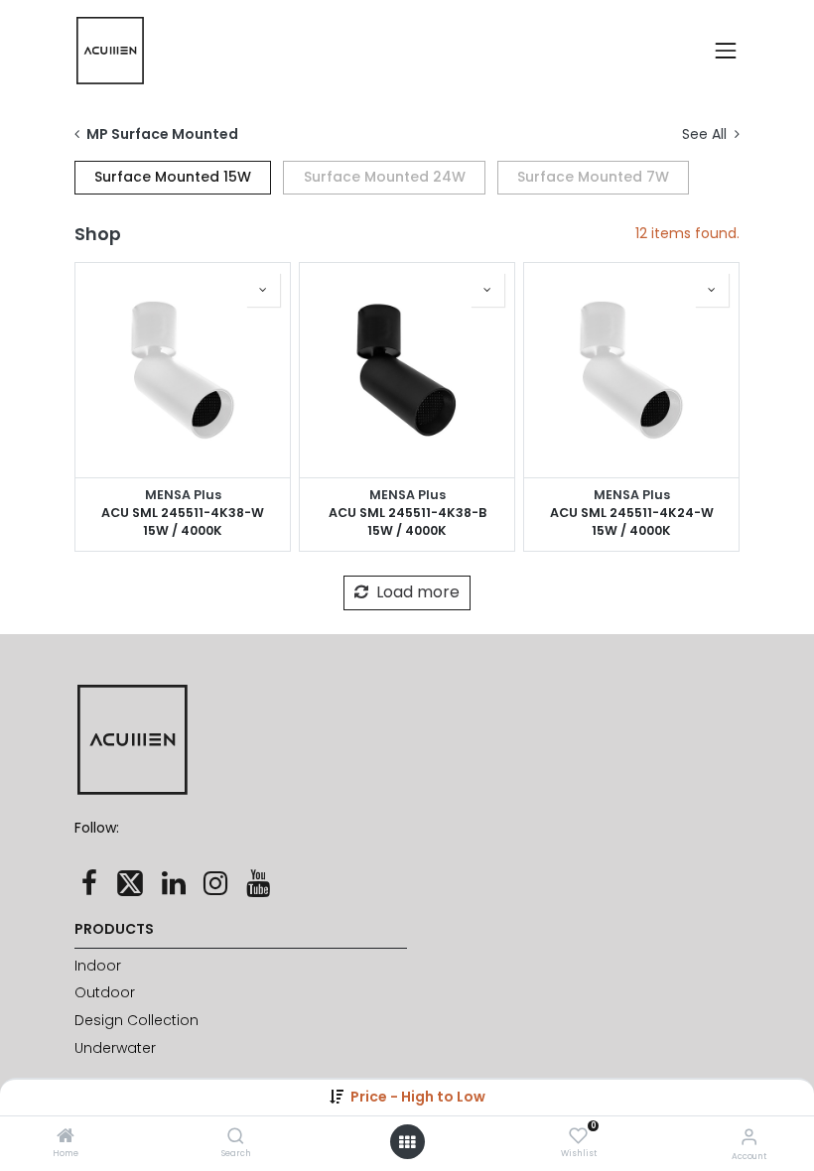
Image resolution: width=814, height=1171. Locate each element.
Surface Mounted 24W (385, 177)
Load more (416, 592)
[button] (417, 1096)
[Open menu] (407, 1142)
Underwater (117, 1048)
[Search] (235, 1137)
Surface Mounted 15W (172, 177)
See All (706, 134)
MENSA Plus (183, 494)
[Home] (65, 1137)
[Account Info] (749, 1136)
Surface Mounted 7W (593, 177)
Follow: (96, 828)
